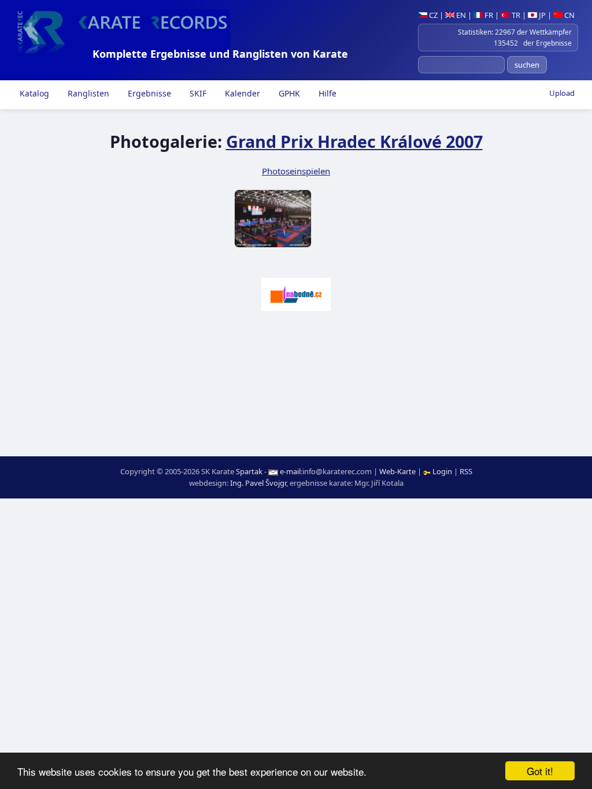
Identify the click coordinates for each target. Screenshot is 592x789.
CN (569, 15)
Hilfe (326, 93)
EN (460, 15)
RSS (466, 471)
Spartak (249, 471)
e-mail (290, 471)
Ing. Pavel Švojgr (258, 483)
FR (488, 15)
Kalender (241, 93)
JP (541, 15)
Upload (562, 93)
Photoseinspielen (296, 171)
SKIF (196, 93)
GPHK (288, 93)
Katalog (33, 93)
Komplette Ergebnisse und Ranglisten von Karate (220, 54)
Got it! (540, 771)
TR (515, 15)
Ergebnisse (148, 93)
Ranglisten (87, 93)
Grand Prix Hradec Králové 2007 (354, 141)
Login (442, 471)
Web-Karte (397, 471)
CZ (432, 15)
